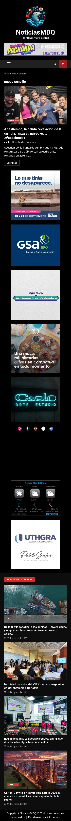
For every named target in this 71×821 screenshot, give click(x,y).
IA (8, 619)
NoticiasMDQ (35, 32)
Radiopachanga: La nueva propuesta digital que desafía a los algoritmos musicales (35, 715)
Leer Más (12, 162)
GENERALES (13, 785)
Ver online (63, 64)
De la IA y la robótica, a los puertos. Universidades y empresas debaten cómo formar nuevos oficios (35, 604)
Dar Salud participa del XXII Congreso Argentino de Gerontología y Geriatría (35, 661)
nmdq (7, 142)
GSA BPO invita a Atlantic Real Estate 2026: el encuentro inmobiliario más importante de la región (35, 770)
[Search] (55, 63)
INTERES (11, 676)
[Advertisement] (35, 49)
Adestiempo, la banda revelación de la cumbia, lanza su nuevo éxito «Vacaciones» (35, 105)
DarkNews (34, 817)
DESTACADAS (13, 120)
